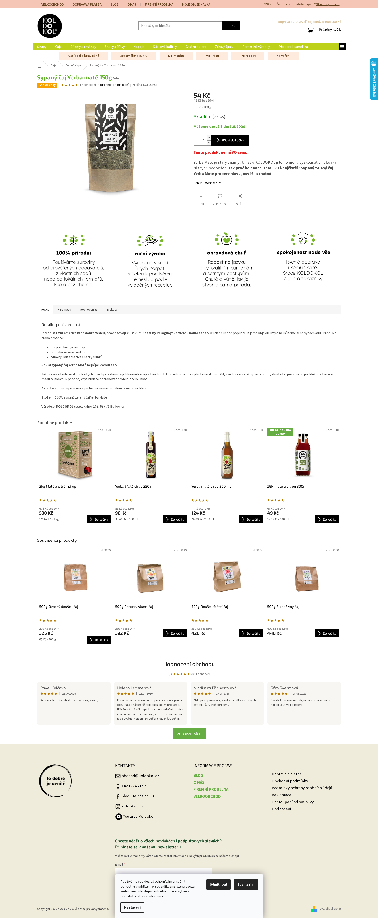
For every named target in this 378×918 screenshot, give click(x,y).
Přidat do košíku (233, 140)
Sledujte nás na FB (138, 796)
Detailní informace (205, 183)
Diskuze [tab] (112, 309)
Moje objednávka (196, 4)
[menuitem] (42, 46)
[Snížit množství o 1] (209, 142)
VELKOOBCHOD (52, 4)
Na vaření (283, 56)
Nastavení (132, 907)
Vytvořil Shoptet (330, 909)
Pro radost (248, 56)
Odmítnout (218, 884)
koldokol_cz (133, 806)
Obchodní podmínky (290, 781)
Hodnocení (281, 809)
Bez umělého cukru (133, 56)
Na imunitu (176, 56)
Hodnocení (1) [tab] (89, 309)
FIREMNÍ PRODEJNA (159, 4)
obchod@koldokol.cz (140, 776)
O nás (131, 4)
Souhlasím (245, 884)
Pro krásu (212, 56)
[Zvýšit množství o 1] (209, 137)
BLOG (114, 4)
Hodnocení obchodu (189, 663)
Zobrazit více (189, 734)
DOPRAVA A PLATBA (87, 4)
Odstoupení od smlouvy (293, 802)
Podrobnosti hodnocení (113, 85)
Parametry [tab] (64, 309)
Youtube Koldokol (138, 816)
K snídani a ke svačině (83, 56)
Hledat (230, 26)
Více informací (152, 896)
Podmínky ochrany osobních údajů (302, 788)
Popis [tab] (45, 309)
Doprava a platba (287, 774)
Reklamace (281, 795)
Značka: (145, 85)
